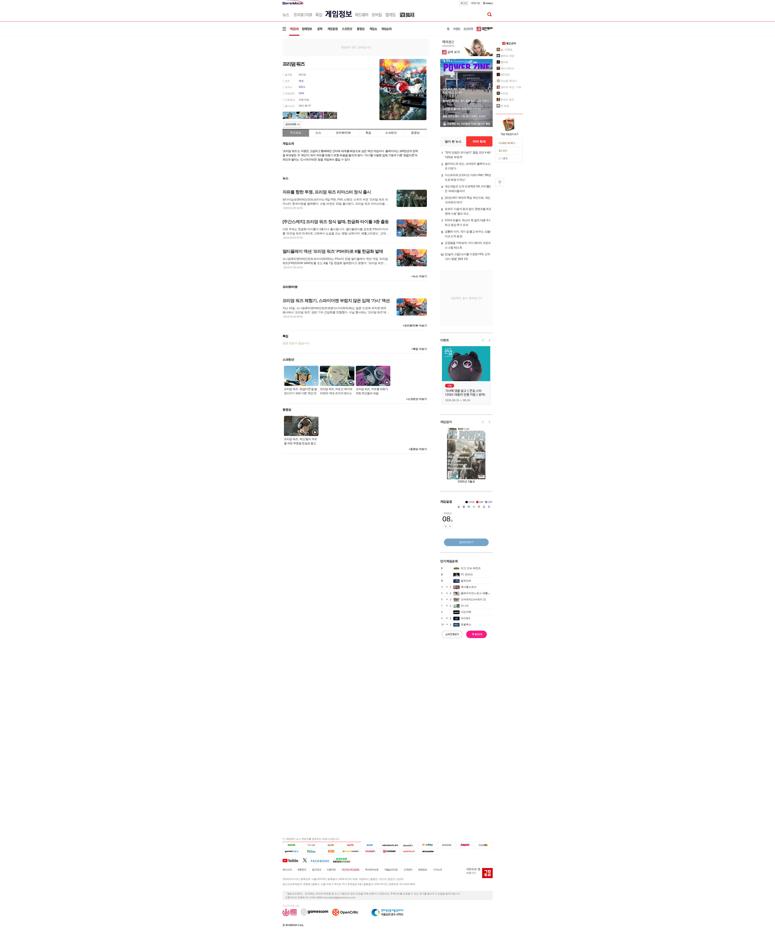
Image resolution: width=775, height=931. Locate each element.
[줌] (370, 845)
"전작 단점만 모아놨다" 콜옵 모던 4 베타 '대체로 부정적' (468, 155)
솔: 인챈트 (506, 49)
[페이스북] (322, 860)
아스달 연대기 (509, 80)
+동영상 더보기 (418, 449)
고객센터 (407, 869)
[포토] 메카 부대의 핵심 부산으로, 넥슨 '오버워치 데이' (467, 200)
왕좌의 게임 (507, 55)
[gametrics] (292, 851)
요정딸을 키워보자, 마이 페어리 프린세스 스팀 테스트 (468, 245)
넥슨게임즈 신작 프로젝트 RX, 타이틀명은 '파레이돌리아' (468, 189)
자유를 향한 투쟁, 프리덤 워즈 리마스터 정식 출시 (327, 192)
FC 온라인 (467, 574)
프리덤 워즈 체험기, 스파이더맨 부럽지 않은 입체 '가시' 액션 (336, 300)
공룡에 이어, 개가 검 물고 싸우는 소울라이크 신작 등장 (468, 234)
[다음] (331, 845)
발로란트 (466, 580)
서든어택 (466, 611)
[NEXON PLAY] (389, 845)
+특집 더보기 (419, 348)
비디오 (302, 74)
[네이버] (292, 845)
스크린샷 (391, 132)
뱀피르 (504, 62)
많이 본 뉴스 (453, 141)
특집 (368, 132)
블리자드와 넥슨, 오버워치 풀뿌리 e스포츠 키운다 (469, 166)
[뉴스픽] (370, 851)
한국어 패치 (507, 99)
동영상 (415, 132)
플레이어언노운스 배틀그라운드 (479, 593)
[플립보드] (389, 851)
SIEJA (302, 87)
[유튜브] (293, 860)
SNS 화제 (479, 141)
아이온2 (465, 618)
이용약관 (331, 869)
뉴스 (318, 132)
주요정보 (295, 132)
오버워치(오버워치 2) (473, 599)
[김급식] (331, 851)
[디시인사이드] (428, 851)
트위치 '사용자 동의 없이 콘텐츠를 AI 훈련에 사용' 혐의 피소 (468, 211)
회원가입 (475, 3)
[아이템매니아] (312, 851)
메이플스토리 (469, 586)
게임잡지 (446, 422)
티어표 (504, 93)
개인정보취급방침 (350, 869)
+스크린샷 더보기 (416, 398)
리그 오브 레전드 (471, 568)
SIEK (301, 93)
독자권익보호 (371, 869)
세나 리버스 (507, 68)
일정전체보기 (466, 542)
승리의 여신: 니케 (511, 87)
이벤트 (444, 340)
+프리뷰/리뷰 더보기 (415, 325)
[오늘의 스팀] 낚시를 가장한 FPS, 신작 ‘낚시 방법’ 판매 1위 (467, 256)
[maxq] (465, 845)
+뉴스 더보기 (419, 276)
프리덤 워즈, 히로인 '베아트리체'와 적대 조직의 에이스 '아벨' (336, 391)
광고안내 (316, 869)
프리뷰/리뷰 (343, 132)
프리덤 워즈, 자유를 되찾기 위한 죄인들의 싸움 (372, 391)
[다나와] (409, 845)
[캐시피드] (409, 851)
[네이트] (351, 845)
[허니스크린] (351, 851)
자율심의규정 (391, 869)
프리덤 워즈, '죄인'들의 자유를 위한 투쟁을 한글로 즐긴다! (300, 441)
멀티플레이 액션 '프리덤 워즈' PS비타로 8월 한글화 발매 (333, 251)
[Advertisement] (265, 62)
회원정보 (422, 869)
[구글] (312, 845)
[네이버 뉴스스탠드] (343, 860)
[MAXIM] (447, 845)
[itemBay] (428, 845)
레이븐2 (505, 74)
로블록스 (466, 624)
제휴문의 (301, 869)
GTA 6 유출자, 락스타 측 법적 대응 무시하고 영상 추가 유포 (468, 222)
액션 (301, 81)
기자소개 (437, 869)
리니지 (465, 605)
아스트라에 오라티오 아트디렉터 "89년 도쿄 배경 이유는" (468, 177)
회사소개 (287, 869)
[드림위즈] (483, 845)
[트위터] (307, 860)
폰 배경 (505, 105)
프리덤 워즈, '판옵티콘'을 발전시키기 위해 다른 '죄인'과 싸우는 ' (300, 391)
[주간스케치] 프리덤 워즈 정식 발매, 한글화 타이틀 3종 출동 (336, 221)
